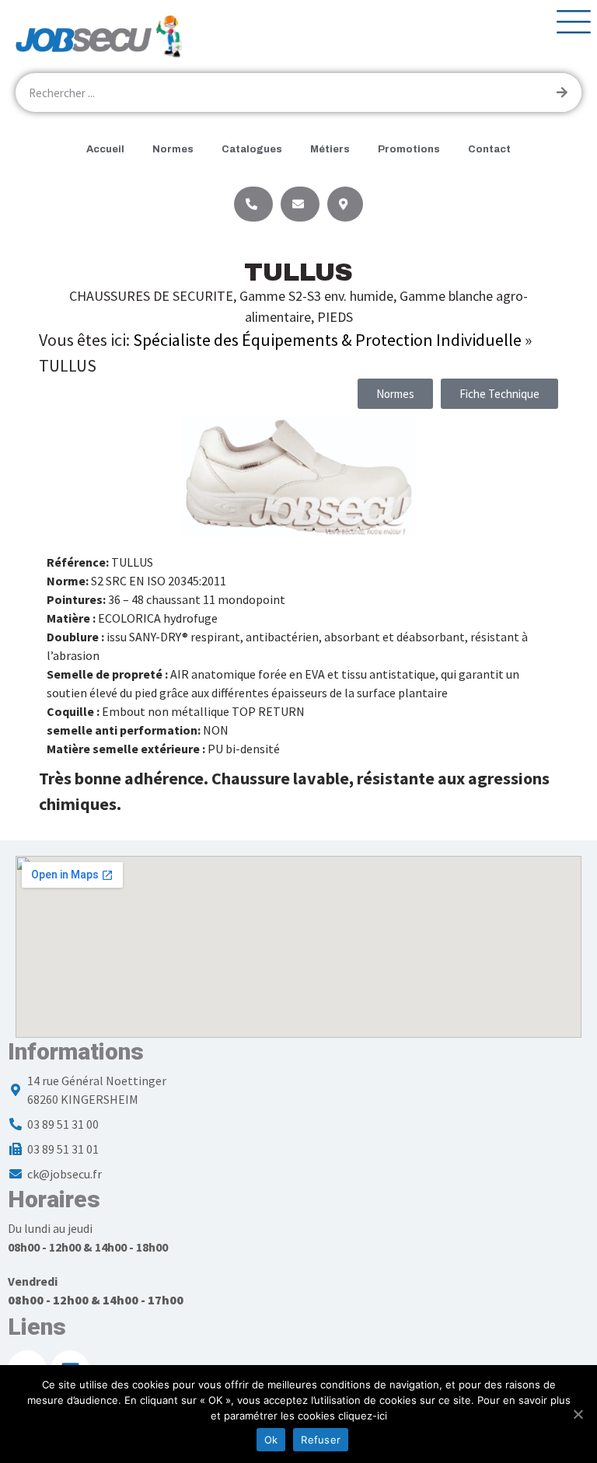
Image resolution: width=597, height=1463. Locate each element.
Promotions (409, 149)
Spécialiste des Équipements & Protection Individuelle (327, 340)
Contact (489, 149)
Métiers (330, 149)
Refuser (320, 1439)
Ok (271, 1439)
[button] (499, 394)
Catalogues (252, 149)
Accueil (105, 149)
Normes (173, 149)
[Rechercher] (562, 92)
